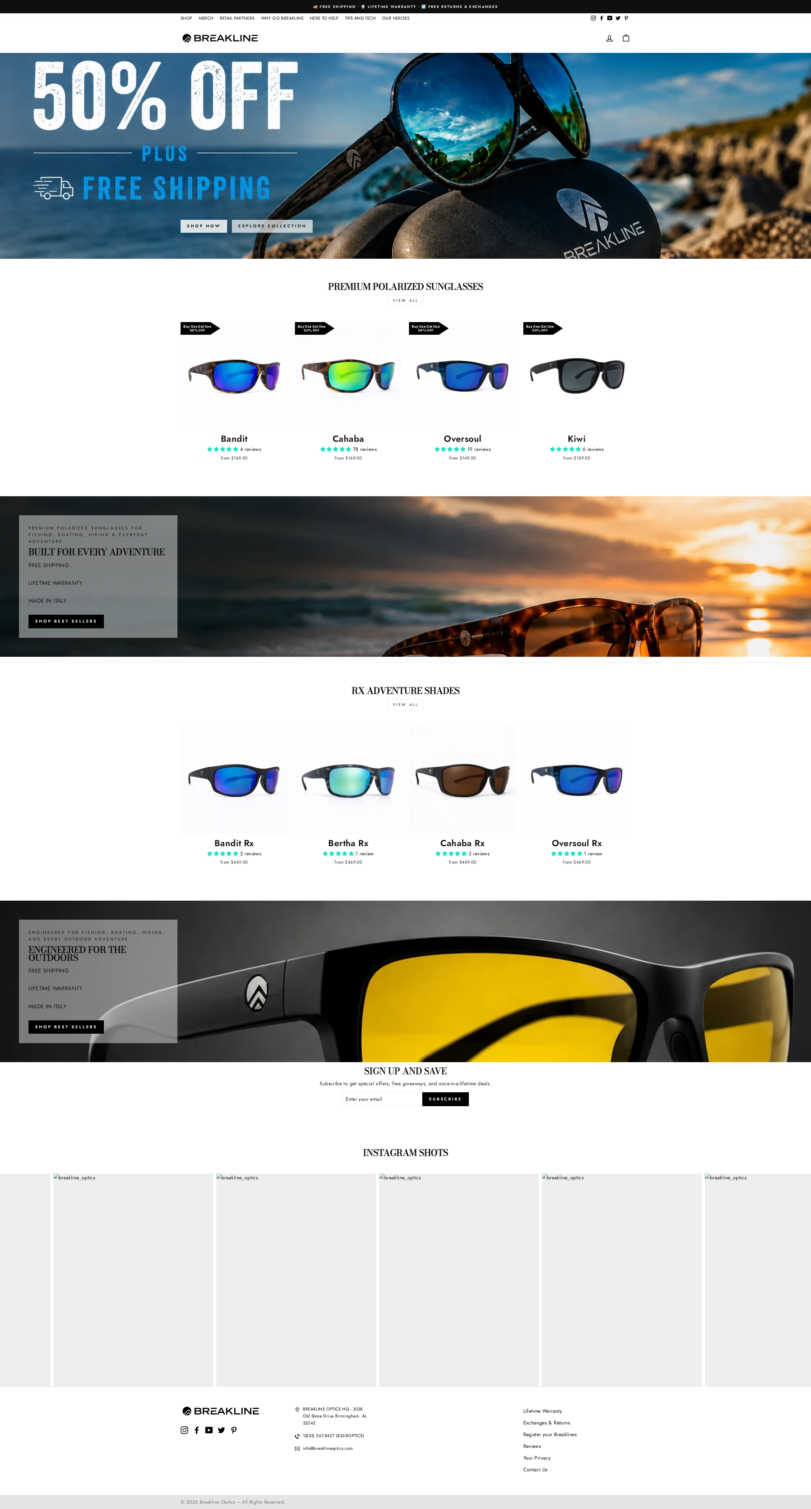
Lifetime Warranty (542, 1411)
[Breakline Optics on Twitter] (221, 1435)
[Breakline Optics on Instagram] (184, 1435)
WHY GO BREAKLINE (282, 18)
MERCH (206, 18)
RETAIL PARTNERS (237, 18)
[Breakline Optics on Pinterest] (234, 1435)
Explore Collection (272, 226)
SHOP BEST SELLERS (66, 621)
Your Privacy (537, 1457)
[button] (223, 449)
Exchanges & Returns (546, 1422)
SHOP (186, 18)
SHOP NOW (204, 226)
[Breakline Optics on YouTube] (209, 1435)
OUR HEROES (395, 18)
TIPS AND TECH (360, 18)
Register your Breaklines (550, 1434)
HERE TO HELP (324, 18)
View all (405, 300)
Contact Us (535, 1469)
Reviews (532, 1446)
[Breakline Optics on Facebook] (197, 1435)
